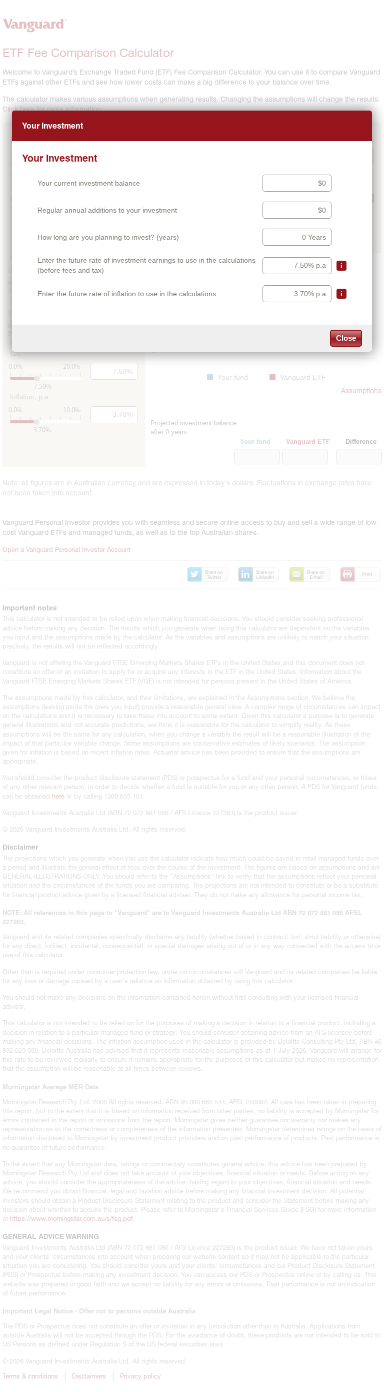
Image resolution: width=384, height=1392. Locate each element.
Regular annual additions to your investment (107, 210)
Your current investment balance (89, 183)
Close (346, 338)
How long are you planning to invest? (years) (108, 237)
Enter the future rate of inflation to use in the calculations (127, 294)
